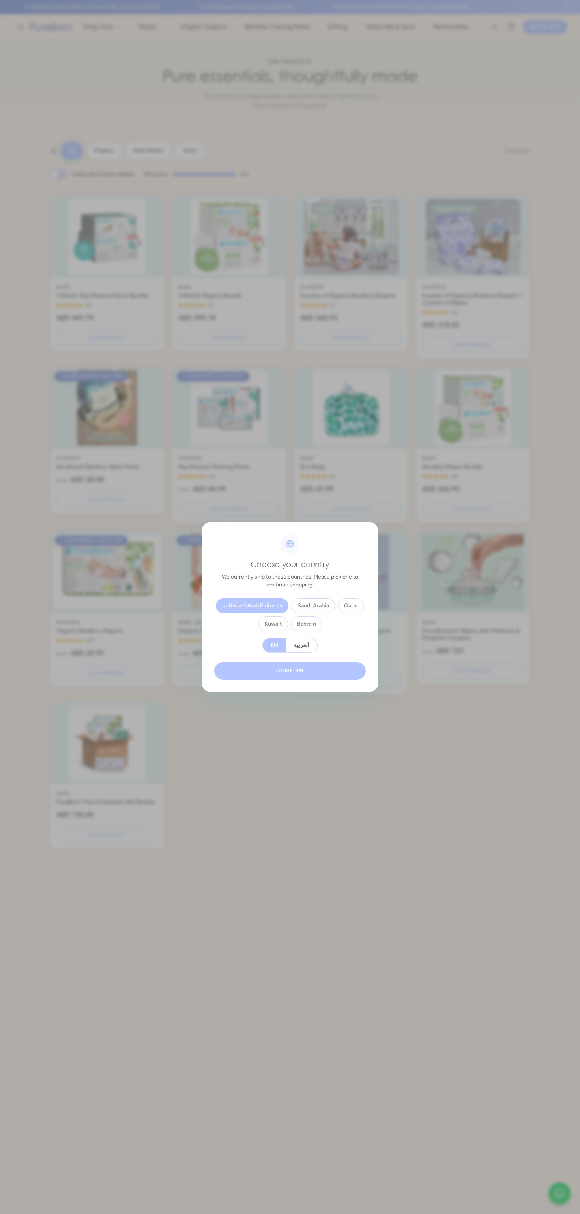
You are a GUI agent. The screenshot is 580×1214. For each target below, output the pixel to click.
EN (274, 645)
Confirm (290, 670)
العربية (301, 645)
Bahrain (306, 623)
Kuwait (273, 623)
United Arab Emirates (255, 605)
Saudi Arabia (313, 605)
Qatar (351, 605)
